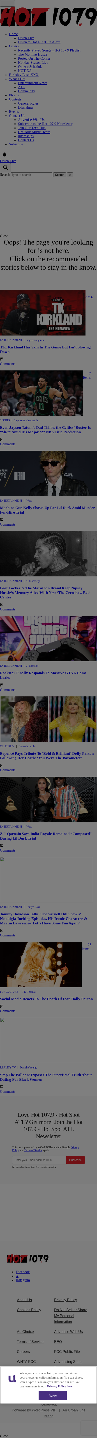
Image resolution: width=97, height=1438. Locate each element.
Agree (53, 1395)
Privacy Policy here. (60, 1386)
